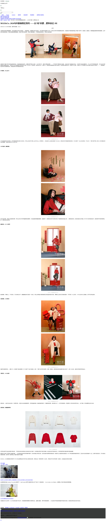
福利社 (42, 14)
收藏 (4, 463)
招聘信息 (7, 510)
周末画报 (6, 507)
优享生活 (11, 18)
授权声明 (2, 510)
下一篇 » (6, 464)
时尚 (1, 17)
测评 (1, 16)
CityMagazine (12, 507)
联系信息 (11, 510)
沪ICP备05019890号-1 (22, 517)
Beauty (7, 14)
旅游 (8, 17)
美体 (8, 16)
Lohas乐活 (17, 507)
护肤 (4, 16)
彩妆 (6, 16)
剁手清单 (19, 18)
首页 (3, 14)
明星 (6, 17)
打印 (1, 463)
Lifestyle (13, 14)
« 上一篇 (2, 464)
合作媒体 (19, 510)
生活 (4, 17)
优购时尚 (2, 18)
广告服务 (15, 510)
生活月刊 (22, 507)
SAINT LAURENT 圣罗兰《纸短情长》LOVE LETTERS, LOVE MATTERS (16, 479)
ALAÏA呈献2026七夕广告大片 (6, 498)
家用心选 (15, 18)
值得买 (19, 14)
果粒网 (26, 507)
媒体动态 (23, 510)
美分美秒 (7, 18)
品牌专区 (39, 14)
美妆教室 (32, 14)
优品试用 (25, 14)
